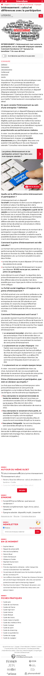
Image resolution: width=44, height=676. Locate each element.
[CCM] (32, 661)
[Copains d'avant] (11, 669)
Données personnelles (33, 648)
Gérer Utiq (19, 650)
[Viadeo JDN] (32, 669)
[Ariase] (11, 674)
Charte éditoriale (25, 646)
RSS (16, 648)
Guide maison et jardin (11, 620)
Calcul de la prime (6, 69)
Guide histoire (8, 612)
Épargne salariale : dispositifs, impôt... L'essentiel (22, 512)
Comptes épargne (28, 516)
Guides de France (9, 607)
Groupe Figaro (38, 650)
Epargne (38, 5)
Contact (39, 646)
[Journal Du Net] (11, 665)
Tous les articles (9, 648)
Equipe (17, 646)
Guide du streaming (10, 630)
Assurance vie (6, 516)
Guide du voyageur (9, 638)
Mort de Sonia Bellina (10, 551)
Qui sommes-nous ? (8, 646)
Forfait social (5, 72)
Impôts (3, 77)
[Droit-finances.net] (32, 665)
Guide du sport (8, 628)
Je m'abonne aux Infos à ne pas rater (21, 56)
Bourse (16, 516)
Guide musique (8, 625)
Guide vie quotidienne (11, 633)
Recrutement (22, 648)
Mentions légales (28, 650)
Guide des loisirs (9, 617)
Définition (4, 64)
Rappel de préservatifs (11, 549)
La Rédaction (6, 15)
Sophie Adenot (8, 546)
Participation (5, 67)
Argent (7, 5)
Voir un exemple (35, 528)
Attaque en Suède (9, 559)
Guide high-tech (9, 610)
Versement (4, 74)
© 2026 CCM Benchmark (22, 652)
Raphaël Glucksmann (10, 562)
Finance (7, 528)
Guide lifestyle (8, 615)
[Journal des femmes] (11, 661)
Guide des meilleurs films (12, 623)
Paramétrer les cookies (8, 650)
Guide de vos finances (25, 5)
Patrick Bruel (7, 554)
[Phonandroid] (32, 673)
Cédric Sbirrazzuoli (9, 557)
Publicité (33, 646)
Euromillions (7, 564)
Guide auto (7, 602)
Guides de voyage (9, 635)
